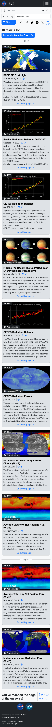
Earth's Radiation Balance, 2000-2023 (25, 139)
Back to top (44, 696)
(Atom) (47, 24)
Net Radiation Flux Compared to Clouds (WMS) (22, 462)
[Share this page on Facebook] (37, 22)
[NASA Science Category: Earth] (24, 78)
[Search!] (47, 10)
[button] (32, 35)
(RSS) (47, 21)
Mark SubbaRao (17, 721)
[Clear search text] (43, 10)
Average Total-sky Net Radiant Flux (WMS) (23, 596)
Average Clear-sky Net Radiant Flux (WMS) (24, 526)
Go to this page (24, 103)
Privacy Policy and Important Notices (14, 715)
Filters (8, 22)
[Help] (4, 10)
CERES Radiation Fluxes (17, 396)
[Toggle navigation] (46, 3)
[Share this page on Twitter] (32, 22)
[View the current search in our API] (21, 22)
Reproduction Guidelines (10, 717)
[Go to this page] (26, 58)
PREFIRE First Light (15, 75)
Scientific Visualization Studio (11, 3)
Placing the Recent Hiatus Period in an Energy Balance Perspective (25, 269)
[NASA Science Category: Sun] (25, 142)
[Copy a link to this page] (27, 22)
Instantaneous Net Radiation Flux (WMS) (22, 660)
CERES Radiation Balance (18, 203)
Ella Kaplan (14, 724)
